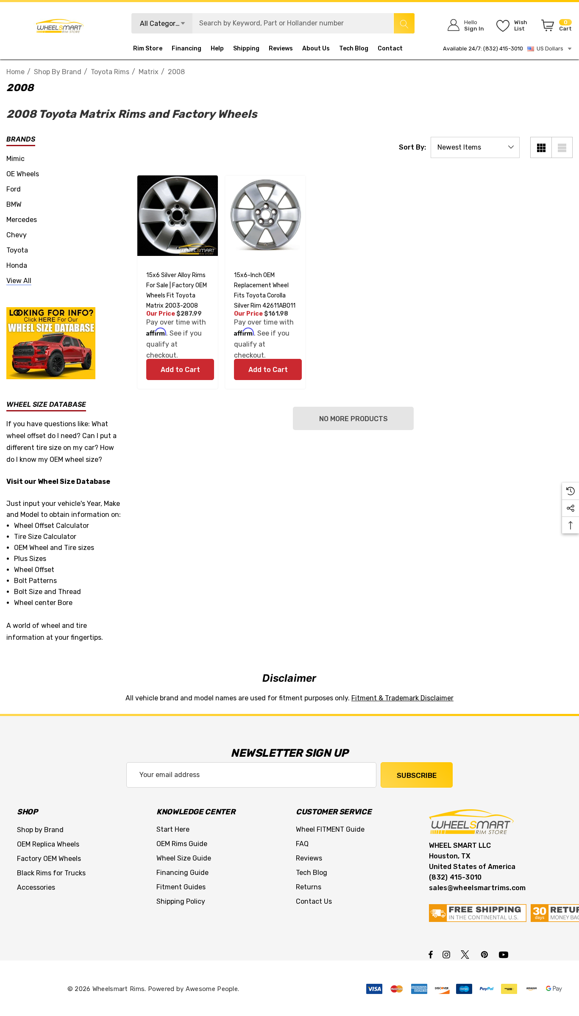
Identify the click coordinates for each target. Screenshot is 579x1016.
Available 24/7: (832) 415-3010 (483, 48)
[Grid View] (540, 147)
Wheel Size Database (74, 481)
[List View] (562, 147)
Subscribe (417, 775)
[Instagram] (448, 954)
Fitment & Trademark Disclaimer (402, 698)
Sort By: (412, 147)
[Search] (404, 23)
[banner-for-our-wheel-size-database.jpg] (50, 343)
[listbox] (475, 147)
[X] (467, 954)
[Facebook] (430, 954)
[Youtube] (505, 954)
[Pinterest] (486, 954)
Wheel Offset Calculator (51, 526)
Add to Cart (180, 370)
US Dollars (548, 48)
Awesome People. (212, 989)
